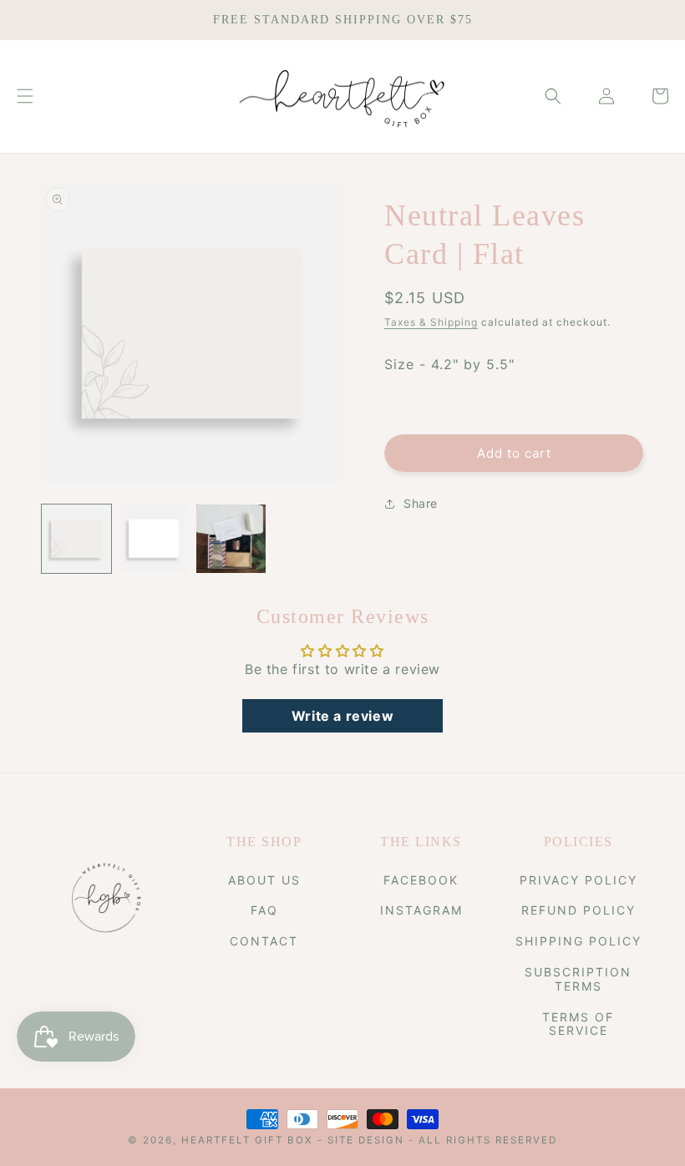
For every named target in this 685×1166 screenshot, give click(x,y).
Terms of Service (578, 1024)
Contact (264, 941)
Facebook (421, 880)
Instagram (421, 910)
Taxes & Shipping (431, 322)
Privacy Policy (578, 880)
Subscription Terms (578, 979)
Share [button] (420, 503)
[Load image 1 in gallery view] (76, 539)
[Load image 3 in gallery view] (231, 539)
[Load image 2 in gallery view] (154, 539)
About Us (264, 880)
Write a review (342, 715)
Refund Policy (578, 910)
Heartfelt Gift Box (246, 1140)
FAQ (264, 910)
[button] (25, 96)
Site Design (365, 1140)
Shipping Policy (578, 941)
